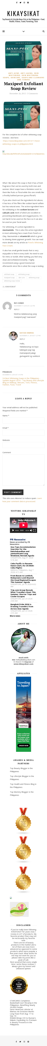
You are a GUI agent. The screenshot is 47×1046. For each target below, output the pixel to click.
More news (15, 616)
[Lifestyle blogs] (23, 880)
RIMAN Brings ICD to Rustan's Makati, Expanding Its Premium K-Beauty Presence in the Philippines (23, 1021)
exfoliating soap (24, 274)
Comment (7, 452)
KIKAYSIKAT (23, 13)
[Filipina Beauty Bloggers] (23, 821)
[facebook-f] (17, 2)
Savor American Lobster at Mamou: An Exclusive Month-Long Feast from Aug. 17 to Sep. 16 (22, 1012)
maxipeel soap (9, 278)
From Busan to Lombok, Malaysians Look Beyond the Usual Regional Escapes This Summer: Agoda (23, 579)
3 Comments (32, 93)
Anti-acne (13, 73)
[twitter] (21, 2)
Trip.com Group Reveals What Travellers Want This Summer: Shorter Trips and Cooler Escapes (23, 593)
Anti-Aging (27, 73)
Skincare (15, 78)
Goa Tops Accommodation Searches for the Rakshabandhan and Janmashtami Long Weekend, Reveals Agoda (23, 551)
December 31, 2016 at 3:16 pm (13, 375)
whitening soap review (12, 281)
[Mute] (31, 530)
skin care (22, 278)
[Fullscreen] (34, 530)
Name (6, 415)
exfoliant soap (9, 274)
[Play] (13, 530)
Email (6, 428)
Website (6, 440)
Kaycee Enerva (27, 333)
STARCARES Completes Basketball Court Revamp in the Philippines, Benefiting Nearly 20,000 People (23, 1003)
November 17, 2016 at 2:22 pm (24, 306)
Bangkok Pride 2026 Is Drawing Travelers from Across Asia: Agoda (22, 606)
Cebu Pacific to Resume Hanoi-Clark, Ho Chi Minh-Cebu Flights (22, 565)
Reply (16, 309)
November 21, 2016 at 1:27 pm (30, 336)
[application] (23, 525)
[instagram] (24, 2)
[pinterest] (28, 2)
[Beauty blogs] (23, 850)
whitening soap (34, 278)
